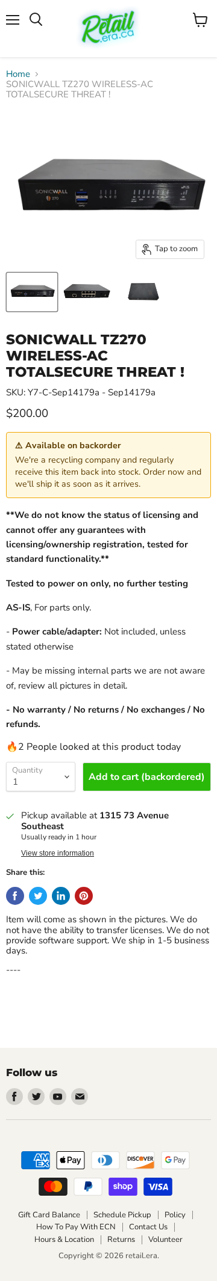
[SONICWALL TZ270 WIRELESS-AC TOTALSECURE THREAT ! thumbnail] (32, 292)
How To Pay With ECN (76, 1227)
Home (18, 74)
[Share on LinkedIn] (61, 896)
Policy (175, 1214)
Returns (121, 1239)
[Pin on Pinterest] (84, 896)
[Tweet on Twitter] (38, 896)
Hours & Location (64, 1239)
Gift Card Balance (49, 1214)
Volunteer (165, 1239)
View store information (57, 853)
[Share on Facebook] (15, 896)
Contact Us (148, 1227)
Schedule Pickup (122, 1214)
